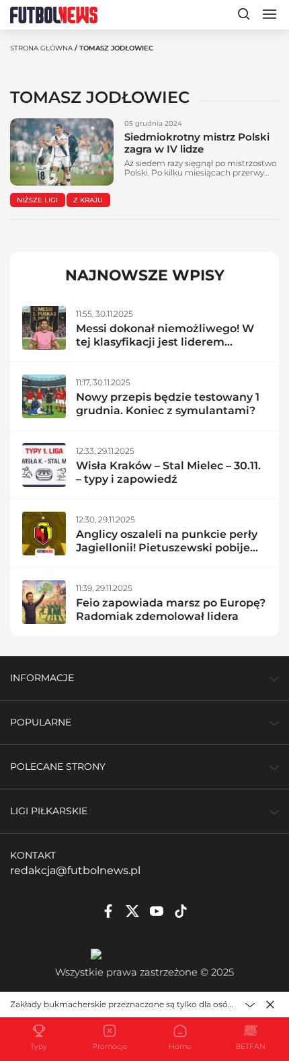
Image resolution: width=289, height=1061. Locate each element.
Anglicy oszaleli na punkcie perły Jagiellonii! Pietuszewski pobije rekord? (166, 547)
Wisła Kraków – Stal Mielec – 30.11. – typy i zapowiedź (168, 472)
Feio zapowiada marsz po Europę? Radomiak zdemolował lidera (170, 609)
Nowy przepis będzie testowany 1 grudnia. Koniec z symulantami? (167, 404)
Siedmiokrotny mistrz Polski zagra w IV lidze (197, 142)
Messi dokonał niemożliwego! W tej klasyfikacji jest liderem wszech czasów (165, 342)
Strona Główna (41, 48)
